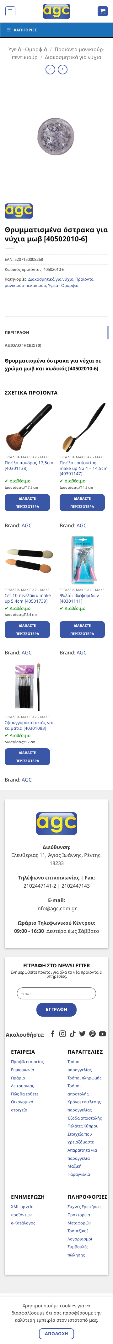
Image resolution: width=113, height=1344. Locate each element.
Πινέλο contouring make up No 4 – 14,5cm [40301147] (84, 468)
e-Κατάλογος (23, 1223)
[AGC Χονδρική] (57, 11)
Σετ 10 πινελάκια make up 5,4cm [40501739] (28, 598)
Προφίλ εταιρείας (27, 1061)
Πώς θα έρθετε (24, 1094)
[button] (10, 11)
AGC (27, 525)
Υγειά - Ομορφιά (27, 49)
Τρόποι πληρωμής (84, 1078)
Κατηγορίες (25, 30)
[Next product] (50, 69)
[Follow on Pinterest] (92, 1034)
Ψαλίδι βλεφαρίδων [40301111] (79, 598)
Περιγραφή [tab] (17, 332)
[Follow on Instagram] (62, 1034)
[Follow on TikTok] (72, 1034)
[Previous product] (62, 69)
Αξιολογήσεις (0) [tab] (23, 345)
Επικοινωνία (22, 1070)
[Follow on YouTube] (102, 1034)
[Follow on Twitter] (82, 1034)
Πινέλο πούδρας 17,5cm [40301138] (29, 465)
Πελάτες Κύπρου (83, 1126)
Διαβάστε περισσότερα (27, 502)
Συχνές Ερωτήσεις (84, 1206)
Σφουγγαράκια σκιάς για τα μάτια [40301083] (29, 725)
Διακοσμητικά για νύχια (73, 57)
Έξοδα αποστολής (84, 1118)
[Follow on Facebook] (52, 1034)
